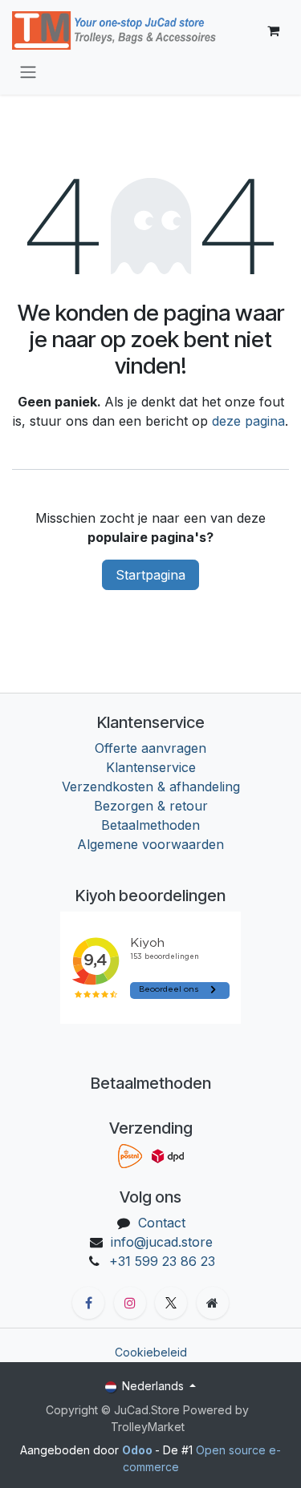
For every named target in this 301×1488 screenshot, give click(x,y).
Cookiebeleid (151, 1352)
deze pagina (248, 421)
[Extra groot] (213, 1303)
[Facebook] (88, 1303)
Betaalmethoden (150, 825)
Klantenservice (151, 767)
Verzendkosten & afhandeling (151, 786)
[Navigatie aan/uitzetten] (28, 71)
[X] (171, 1303)
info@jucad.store (162, 1242)
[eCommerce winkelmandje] (273, 30)
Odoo (138, 1450)
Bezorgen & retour (151, 806)
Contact (161, 1223)
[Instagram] (130, 1303)
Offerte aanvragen (150, 748)
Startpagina (150, 575)
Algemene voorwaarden (150, 844)
